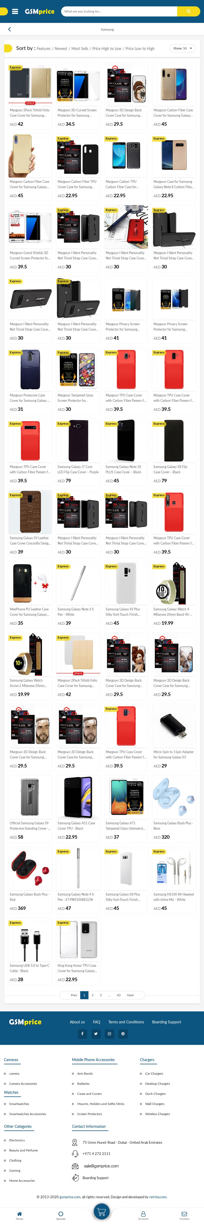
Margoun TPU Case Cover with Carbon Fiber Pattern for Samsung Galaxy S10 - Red (30, 470)
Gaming (14, 1170)
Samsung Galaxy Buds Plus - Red (29, 897)
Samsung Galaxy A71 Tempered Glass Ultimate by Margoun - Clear (125, 826)
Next (130, 995)
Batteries (83, 1083)
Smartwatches (19, 1103)
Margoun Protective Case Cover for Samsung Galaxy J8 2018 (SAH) (30, 398)
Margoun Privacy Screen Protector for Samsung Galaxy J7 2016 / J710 (171, 327)
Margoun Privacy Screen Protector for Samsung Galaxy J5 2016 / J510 (123, 327)
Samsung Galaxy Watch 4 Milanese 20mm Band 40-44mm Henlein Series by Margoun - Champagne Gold (173, 612)
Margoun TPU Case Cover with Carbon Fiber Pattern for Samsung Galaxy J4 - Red (126, 398)
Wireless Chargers (157, 1114)
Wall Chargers (154, 1103)
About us (77, 1022)
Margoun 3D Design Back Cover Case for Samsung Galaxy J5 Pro (124, 113)
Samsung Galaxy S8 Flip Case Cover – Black (170, 469)
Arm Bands (85, 1073)
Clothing (15, 1160)
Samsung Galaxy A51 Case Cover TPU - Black (76, 826)
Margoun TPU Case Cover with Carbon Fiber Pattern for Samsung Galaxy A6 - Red (126, 755)
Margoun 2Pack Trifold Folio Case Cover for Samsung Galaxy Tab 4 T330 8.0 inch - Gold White (78, 684)
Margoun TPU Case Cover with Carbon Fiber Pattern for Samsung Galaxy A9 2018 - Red (174, 541)
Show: (177, 48)
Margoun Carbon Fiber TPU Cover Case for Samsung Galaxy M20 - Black (77, 185)
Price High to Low (106, 49)
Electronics (17, 1140)
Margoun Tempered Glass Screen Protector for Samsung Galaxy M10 (75, 398)
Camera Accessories (23, 1083)
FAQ (96, 1022)
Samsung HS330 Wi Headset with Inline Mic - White (174, 897)
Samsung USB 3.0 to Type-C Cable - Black (29, 968)
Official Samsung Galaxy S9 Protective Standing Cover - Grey (29, 826)
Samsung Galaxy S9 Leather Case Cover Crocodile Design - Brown (30, 541)
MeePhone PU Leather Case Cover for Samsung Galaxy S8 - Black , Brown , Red (29, 612)
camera (14, 1073)
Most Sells (79, 49)
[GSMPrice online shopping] (41, 12)
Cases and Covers (89, 1093)
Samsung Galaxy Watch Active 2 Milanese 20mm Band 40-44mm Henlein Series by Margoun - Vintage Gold (29, 684)
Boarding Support (166, 1022)
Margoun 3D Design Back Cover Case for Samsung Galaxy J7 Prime (124, 684)
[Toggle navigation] (15, 11)
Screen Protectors (89, 1114)
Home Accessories (22, 1180)
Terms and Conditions (126, 1022)
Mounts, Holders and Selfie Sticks (100, 1103)
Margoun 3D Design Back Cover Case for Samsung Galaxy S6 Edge (76, 755)
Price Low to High (140, 49)
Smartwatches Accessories (27, 1114)
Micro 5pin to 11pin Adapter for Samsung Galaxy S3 (174, 754)
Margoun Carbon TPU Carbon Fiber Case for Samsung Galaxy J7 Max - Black (124, 185)
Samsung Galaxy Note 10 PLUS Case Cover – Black (123, 469)
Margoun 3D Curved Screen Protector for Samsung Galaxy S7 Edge (77, 113)
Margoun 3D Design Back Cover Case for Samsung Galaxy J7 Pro (171, 684)
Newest (61, 49)
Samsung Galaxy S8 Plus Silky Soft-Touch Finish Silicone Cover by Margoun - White (126, 897)
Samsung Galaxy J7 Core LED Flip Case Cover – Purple (78, 469)
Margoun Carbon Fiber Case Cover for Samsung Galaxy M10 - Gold (29, 185)
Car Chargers (154, 1073)
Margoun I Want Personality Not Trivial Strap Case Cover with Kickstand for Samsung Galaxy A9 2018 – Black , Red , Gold (77, 541)
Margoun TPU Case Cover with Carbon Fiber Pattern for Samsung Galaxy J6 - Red (174, 398)
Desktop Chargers (157, 1083)
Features (43, 49)
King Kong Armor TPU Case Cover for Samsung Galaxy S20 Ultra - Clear (77, 969)
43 (119, 995)
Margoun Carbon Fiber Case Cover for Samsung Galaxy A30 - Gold (173, 113)
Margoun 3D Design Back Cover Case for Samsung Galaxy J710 (28, 755)
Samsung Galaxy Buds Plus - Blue (173, 826)
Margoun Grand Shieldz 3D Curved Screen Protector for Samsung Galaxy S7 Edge (29, 256)
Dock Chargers (155, 1093)
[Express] (30, 84)
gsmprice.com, (71, 1197)
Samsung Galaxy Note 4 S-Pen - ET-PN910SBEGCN (76, 897)
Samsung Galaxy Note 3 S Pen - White (76, 612)
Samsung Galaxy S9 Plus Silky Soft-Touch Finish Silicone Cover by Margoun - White (126, 612)
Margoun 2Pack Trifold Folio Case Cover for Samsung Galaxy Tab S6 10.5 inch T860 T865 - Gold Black (29, 113)
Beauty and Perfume (23, 1150)
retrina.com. (158, 1197)
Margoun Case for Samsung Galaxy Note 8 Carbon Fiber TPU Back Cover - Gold (173, 185)
